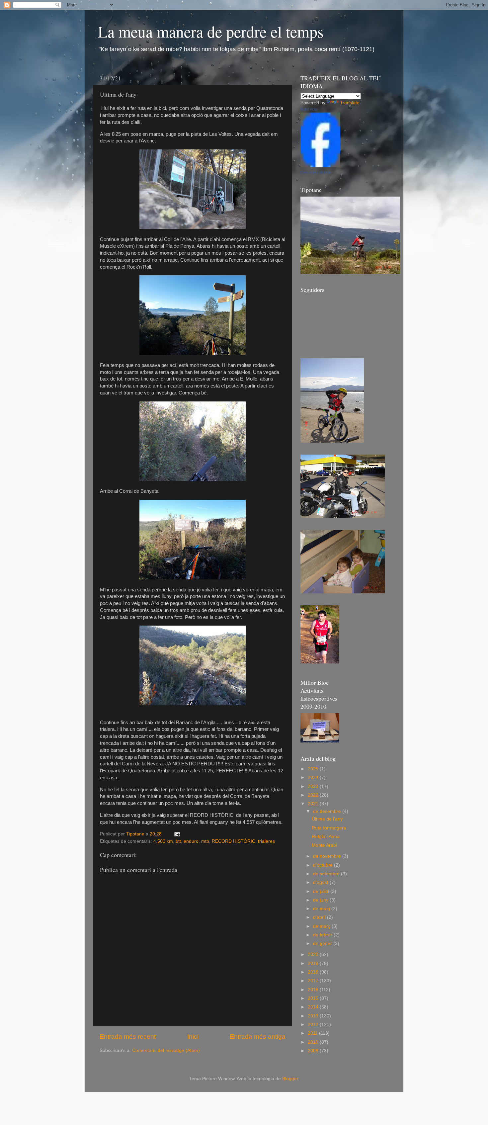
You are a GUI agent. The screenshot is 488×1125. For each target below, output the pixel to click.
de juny (321, 900)
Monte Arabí (324, 845)
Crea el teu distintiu (315, 172)
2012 (314, 1024)
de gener (323, 943)
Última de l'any (327, 819)
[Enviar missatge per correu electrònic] (177, 833)
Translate (350, 102)
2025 (314, 768)
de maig (322, 908)
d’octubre (323, 865)
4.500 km (163, 841)
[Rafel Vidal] (320, 165)
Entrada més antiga (257, 1036)
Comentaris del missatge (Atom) (166, 1050)
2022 (314, 795)
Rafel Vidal (308, 109)
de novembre (327, 856)
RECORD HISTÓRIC (233, 841)
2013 (314, 1015)
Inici (193, 1036)
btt (178, 841)
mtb (205, 841)
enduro (191, 841)
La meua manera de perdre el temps (211, 31)
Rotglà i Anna (326, 836)
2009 (314, 1050)
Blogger (290, 1078)
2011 (313, 1033)
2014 (314, 1006)
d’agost (321, 882)
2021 (314, 803)
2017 (314, 980)
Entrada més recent (128, 1036)
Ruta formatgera (329, 827)
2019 (314, 963)
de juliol (321, 891)
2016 (314, 989)
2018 (314, 972)
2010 (314, 1042)
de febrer (323, 934)
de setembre (327, 873)
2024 (314, 777)
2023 (314, 786)
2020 (314, 954)
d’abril (320, 917)
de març (322, 926)
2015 (314, 998)
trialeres (266, 841)
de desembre (327, 811)
